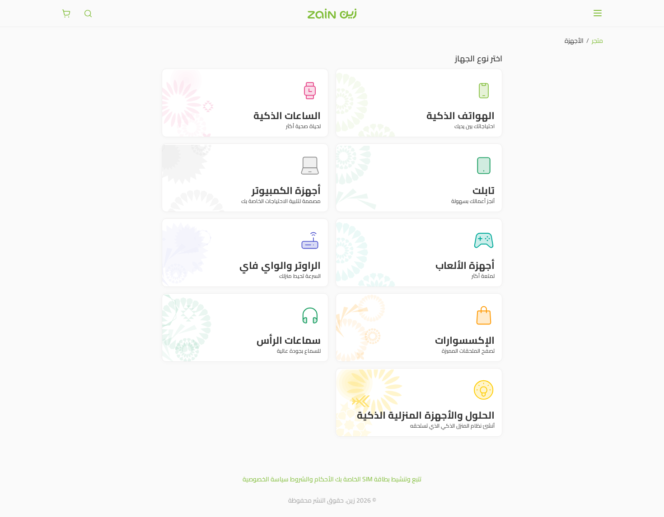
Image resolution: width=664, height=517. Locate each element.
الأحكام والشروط (312, 479)
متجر (597, 40)
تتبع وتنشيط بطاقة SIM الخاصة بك (378, 479)
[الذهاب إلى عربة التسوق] (66, 13)
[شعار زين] (332, 13)
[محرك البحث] (88, 13)
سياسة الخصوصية (266, 479)
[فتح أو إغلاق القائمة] (597, 13)
